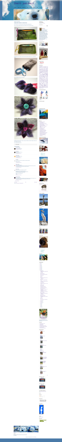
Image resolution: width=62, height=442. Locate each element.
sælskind (45, 85)
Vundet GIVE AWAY (42, 282)
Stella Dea (17, 164)
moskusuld (40, 78)
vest (47, 87)
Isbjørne (34, 7)
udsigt (40, 87)
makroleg (40, 77)
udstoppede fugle (44, 87)
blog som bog (40, 68)
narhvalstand (47, 78)
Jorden (27, 7)
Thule (47, 66)
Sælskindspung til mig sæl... (43, 286)
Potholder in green (44, 345)
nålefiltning (42, 79)
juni (40, 304)
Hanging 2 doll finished (45, 340)
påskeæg (45, 80)
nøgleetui (44, 79)
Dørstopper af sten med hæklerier (43, 133)
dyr (42, 69)
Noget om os (24, 7)
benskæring (44, 67)
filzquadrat (41, 356)
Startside (15, 7)
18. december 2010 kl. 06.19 (18, 179)
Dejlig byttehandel (42, 285)
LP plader (46, 66)
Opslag (41, 395)
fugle (41, 71)
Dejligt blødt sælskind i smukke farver (44, 291)
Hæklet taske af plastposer (42, 125)
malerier (44, 77)
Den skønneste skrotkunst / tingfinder (43, 326)
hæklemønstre (40, 74)
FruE (16, 159)
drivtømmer (40, 69)
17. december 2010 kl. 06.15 (18, 157)
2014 (40, 266)
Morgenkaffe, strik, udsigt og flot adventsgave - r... (43, 290)
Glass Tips (41, 349)
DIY (39, 66)
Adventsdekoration (41, 122)
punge (43, 80)
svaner (40, 85)
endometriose (46, 69)
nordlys (40, 79)
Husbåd (41, 66)
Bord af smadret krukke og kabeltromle (43, 132)
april (40, 306)
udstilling (42, 87)
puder (41, 80)
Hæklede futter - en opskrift (42, 127)
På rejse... (41, 297)
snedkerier (47, 83)
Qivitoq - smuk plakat (42, 292)
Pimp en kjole (41, 135)
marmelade (47, 77)
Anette (16, 151)
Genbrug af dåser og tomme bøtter (43, 123)
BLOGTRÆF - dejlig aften (42, 295)
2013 (40, 267)
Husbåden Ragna (41, 324)
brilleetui (45, 68)
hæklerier (43, 74)
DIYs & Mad (40, 7)
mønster (44, 78)
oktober (41, 301)
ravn (46, 80)
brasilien (43, 68)
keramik (40, 75)
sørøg (42, 86)
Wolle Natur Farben (42, 351)
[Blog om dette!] (16, 144)
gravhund (40, 72)
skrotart (41, 82)
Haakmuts (41, 370)
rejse (47, 80)
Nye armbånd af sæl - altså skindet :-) (44, 299)
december (41, 270)
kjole (41, 75)
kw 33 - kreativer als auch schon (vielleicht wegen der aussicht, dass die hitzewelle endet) (45, 358)
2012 (40, 268)
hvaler (39, 73)
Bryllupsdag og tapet (42, 273)
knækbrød (45, 75)
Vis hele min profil (41, 40)
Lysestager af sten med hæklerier (43, 130)
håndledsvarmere (46, 73)
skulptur (43, 82)
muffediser (43, 78)
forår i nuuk (45, 70)
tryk (47, 86)
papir (47, 79)
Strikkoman (41, 335)
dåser (43, 69)
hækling (46, 74)
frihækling (40, 71)
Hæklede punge (41, 275)
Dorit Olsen (40, 404)
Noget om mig (19, 7)
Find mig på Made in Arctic (42, 323)
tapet (43, 86)
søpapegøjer (40, 86)
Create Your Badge (41, 414)
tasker (44, 86)
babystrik (40, 67)
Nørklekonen (41, 330)
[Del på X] (17, 144)
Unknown (17, 155)
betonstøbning (46, 67)
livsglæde (44, 76)
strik (44, 84)
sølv (47, 85)
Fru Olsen (44, 28)
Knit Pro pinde (43, 66)
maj (40, 305)
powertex (40, 80)
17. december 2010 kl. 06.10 (18, 153)
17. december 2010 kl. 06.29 (18, 162)
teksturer (46, 86)
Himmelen (31, 7)
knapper (43, 75)
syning (42, 85)
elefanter (44, 69)
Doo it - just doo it (24, 3)
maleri (42, 77)
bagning (42, 67)
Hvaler (37, 7)
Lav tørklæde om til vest (42, 128)
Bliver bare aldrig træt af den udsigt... (43, 274)
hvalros (42, 73)
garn (42, 71)
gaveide (44, 71)
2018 (40, 263)
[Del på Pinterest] (18, 144)
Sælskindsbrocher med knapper (43, 287)
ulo (46, 87)
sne (44, 83)
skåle (45, 82)
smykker (43, 83)
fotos (47, 70)
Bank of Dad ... (41, 298)
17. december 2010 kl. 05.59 (18, 149)
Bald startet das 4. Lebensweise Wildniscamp (44, 362)
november (41, 300)
